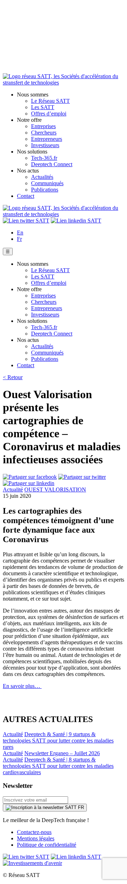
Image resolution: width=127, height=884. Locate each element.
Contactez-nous (34, 832)
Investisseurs (45, 145)
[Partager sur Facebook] (30, 477)
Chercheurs (43, 133)
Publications (44, 190)
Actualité (13, 490)
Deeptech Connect (51, 164)
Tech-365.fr (44, 158)
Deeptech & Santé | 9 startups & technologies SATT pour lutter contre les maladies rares (58, 740)
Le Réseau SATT (50, 101)
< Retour (13, 377)
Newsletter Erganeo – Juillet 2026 (62, 753)
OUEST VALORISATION (55, 490)
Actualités (42, 177)
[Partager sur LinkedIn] (28, 483)
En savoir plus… (22, 686)
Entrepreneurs (46, 139)
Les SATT (42, 107)
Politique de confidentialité (46, 845)
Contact (25, 196)
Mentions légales (35, 838)
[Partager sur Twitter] (82, 477)
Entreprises (43, 126)
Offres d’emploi (48, 114)
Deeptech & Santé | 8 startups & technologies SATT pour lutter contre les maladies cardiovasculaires (58, 766)
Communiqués (47, 183)
